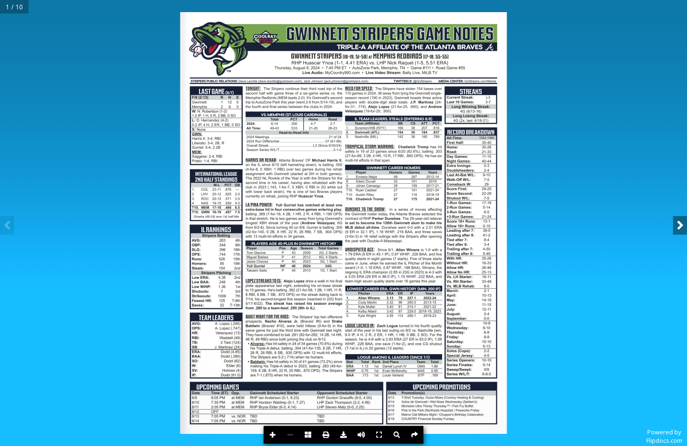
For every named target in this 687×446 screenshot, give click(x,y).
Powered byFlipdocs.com (664, 436)
